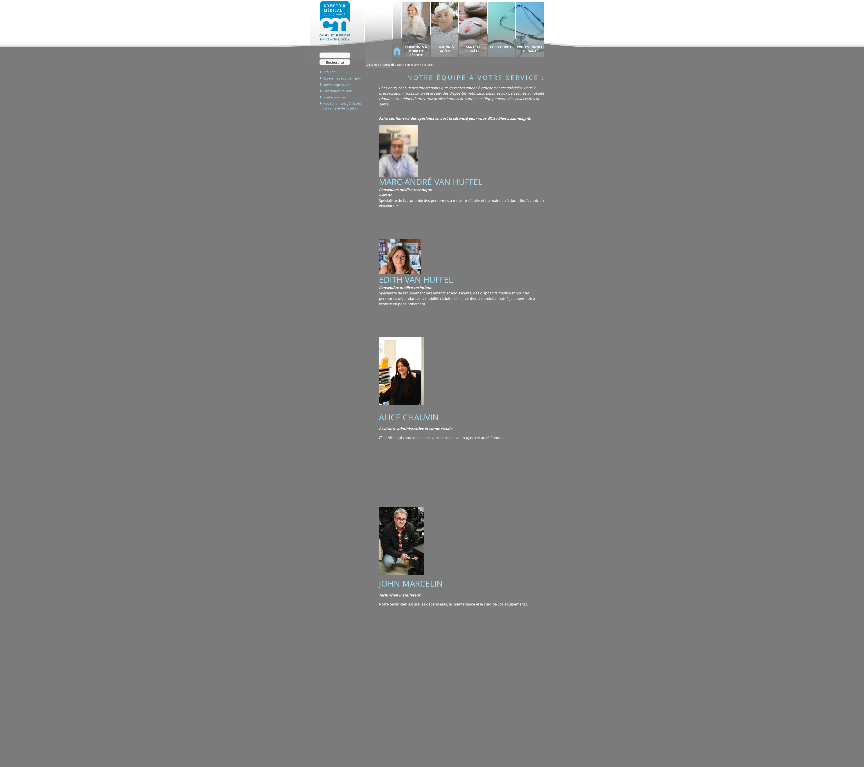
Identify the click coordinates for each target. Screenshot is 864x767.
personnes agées (444, 49)
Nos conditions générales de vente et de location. (342, 105)
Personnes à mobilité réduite (416, 51)
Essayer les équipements (342, 78)
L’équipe (329, 72)
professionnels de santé (530, 49)
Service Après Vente (338, 84)
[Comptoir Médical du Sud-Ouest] (335, 21)
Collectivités (501, 47)
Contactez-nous (335, 97)
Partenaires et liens (338, 91)
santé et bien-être (473, 49)
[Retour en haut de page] (848, 754)
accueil (397, 51)
